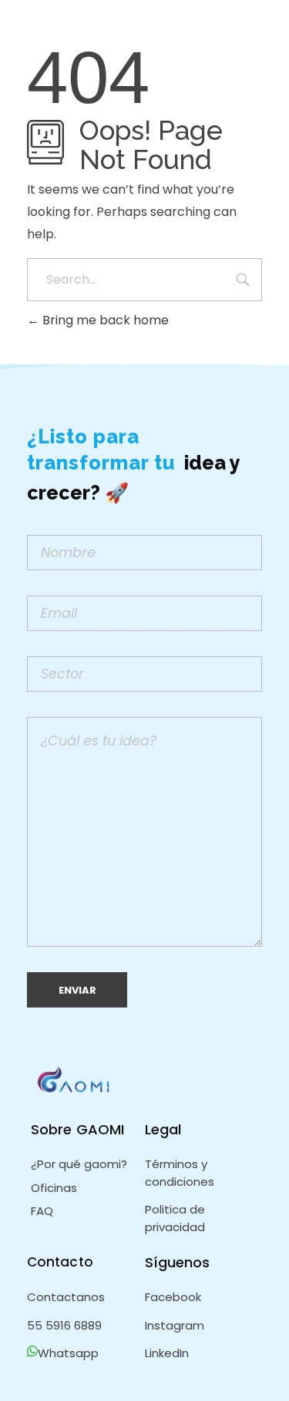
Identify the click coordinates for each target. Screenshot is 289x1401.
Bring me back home (104, 320)
